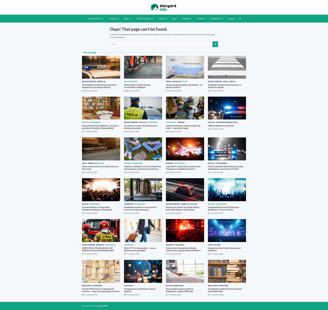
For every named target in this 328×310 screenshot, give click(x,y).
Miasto (126, 19)
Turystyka (186, 19)
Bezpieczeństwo (94, 19)
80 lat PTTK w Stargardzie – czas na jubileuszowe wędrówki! (140, 249)
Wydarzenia (95, 122)
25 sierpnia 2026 (90, 172)
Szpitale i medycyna (174, 286)
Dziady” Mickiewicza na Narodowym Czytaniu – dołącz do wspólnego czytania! (101, 290)
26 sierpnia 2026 (132, 131)
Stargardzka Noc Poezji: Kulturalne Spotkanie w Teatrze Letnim (223, 208)
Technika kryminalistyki (227, 122)
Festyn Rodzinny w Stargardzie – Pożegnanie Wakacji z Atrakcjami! (97, 208)
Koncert (169, 163)
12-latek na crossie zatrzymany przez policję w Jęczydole (140, 126)
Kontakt (231, 19)
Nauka (168, 82)
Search (215, 44)
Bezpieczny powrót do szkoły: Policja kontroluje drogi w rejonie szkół (182, 208)
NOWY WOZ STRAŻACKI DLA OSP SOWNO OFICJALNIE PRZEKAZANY (98, 249)
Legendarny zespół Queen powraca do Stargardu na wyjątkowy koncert (183, 167)
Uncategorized (130, 82)
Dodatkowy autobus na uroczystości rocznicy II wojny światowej (140, 208)
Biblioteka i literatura (92, 286)
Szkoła (232, 82)
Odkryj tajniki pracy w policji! (221, 125)
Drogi (84, 163)
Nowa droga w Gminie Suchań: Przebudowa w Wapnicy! (137, 86)
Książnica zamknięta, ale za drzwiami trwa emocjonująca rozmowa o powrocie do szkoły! (142, 169)
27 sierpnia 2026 (174, 91)
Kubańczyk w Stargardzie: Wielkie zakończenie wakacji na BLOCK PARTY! (183, 249)
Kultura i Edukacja (144, 19)
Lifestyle (200, 19)
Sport (174, 19)
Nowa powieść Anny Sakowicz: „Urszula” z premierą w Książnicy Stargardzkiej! (100, 126)
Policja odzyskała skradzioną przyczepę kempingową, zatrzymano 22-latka (225, 167)
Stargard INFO (102, 306)
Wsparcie (100, 245)
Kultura (85, 122)
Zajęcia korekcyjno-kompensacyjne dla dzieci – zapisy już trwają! (183, 126)
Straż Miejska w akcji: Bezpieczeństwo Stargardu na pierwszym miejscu (99, 86)
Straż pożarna (88, 245)
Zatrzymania (221, 163)
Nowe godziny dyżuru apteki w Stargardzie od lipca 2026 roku (179, 290)
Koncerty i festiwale (175, 245)
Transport (113, 19)
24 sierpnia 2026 (132, 213)
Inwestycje (93, 163)
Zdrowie (161, 19)
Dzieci (225, 82)
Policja (142, 122)
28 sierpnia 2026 (90, 91)
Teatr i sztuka (214, 245)
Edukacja (101, 82)
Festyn (85, 204)
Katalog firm (216, 19)
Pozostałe (128, 286)
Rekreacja (177, 82)
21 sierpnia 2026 (90, 254)
